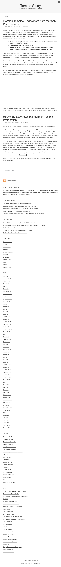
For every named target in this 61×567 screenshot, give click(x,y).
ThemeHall (37, 563)
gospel (37, 158)
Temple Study (30, 5)
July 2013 (5, 304)
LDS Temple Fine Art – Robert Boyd (12, 516)
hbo (41, 158)
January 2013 (6, 319)
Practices (5, 254)
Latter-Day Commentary (9, 447)
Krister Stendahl (12, 30)
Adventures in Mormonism (10, 437)
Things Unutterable (8, 480)
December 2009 (7, 370)
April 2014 (5, 289)
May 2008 (5, 418)
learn (23, 110)
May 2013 (5, 309)
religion (26, 110)
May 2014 (5, 286)
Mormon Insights (7, 462)
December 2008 (7, 400)
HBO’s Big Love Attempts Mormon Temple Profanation (28, 118)
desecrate (27, 158)
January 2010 (6, 367)
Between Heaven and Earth (15, 72)
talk (37, 110)
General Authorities (8, 252)
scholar (34, 110)
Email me (43, 192)
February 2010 (7, 364)
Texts (4, 262)
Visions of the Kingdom (9, 482)
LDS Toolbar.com (7, 522)
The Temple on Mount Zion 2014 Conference (15, 233)
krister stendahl (17, 110)
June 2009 (6, 385)
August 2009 (6, 380)
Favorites (5, 249)
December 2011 (7, 339)
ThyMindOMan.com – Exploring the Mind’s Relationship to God (19, 223)
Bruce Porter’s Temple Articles (11, 494)
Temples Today (17, 108)
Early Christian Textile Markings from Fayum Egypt (24, 203)
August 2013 (6, 301)
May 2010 (5, 357)
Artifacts (5, 244)
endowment (47, 108)
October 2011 (6, 342)
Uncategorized (7, 267)
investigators (11, 110)
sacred (30, 110)
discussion (41, 108)
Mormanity (6, 459)
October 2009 (6, 375)
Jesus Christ (6, 509)
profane (53, 158)
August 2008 (6, 410)
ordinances (48, 158)
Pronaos (5, 467)
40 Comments (24, 122)
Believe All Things (8, 439)
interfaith (53, 108)
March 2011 (6, 347)
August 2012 (6, 332)
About (35, 192)
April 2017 (5, 276)
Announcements (7, 242)
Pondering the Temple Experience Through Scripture (24, 208)
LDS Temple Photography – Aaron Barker (14, 519)
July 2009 (5, 382)
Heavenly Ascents (8, 444)
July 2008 (5, 412)
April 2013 (5, 311)
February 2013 (7, 316)
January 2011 (6, 352)
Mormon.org (6, 544)
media (43, 158)
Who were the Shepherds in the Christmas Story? (21, 211)
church (32, 108)
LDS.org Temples (7, 529)
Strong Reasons (7, 472)
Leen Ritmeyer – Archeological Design (13, 452)
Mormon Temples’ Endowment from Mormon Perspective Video (29, 22)
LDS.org (5, 527)
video (44, 110)
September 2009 (7, 377)
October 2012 (6, 327)
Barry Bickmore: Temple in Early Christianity (14, 491)
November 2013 (7, 294)
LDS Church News (8, 511)
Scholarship (11, 108)
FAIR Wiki (5, 499)
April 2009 (5, 390)
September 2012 (7, 329)
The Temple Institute (8, 552)
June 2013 (6, 306)
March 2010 (6, 362)
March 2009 (6, 392)
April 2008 (5, 420)
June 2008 (6, 415)
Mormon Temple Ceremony (10, 539)
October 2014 (6, 281)
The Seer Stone (7, 477)
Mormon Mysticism (8, 464)
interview (5, 110)
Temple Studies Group (9, 549)
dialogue (37, 108)
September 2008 (7, 407)
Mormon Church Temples (9, 532)
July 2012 (5, 334)
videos (48, 110)
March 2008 (6, 423)
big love (28, 108)
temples (41, 110)
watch (51, 110)
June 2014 (6, 284)
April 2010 (5, 359)
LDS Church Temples (8, 514)
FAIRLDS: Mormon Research (10, 501)
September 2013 (7, 299)
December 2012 (7, 322)
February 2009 (7, 395)
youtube (55, 110)
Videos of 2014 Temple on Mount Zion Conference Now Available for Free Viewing (24, 225)
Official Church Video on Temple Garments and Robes (17, 230)
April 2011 (5, 344)
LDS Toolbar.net (7, 524)
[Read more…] (23, 155)
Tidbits (5, 264)
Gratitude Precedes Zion (9, 228)
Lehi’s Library (6, 454)
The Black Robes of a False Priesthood (25, 206)
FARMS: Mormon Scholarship (11, 504)
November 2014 (7, 279)
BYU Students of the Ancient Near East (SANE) (15, 496)
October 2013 (6, 296)
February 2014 (7, 291)
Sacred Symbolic (7, 470)
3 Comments (25, 26)
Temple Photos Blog (8, 475)
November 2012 (7, 324)
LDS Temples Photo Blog (9, 449)
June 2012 (6, 337)
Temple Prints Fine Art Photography (12, 547)
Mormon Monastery (8, 537)
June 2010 (6, 354)
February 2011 (7, 349)
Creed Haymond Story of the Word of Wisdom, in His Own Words (27, 214)
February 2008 (7, 425)
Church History (7, 247)
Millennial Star (7, 457)
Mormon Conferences (8, 534)
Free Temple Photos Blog (9, 442)
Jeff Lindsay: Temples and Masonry (12, 506)
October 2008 (6, 405)
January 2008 (6, 428)
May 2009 (5, 387)
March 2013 (6, 314)
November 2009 (7, 372)
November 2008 (7, 402)
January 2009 (6, 397)
